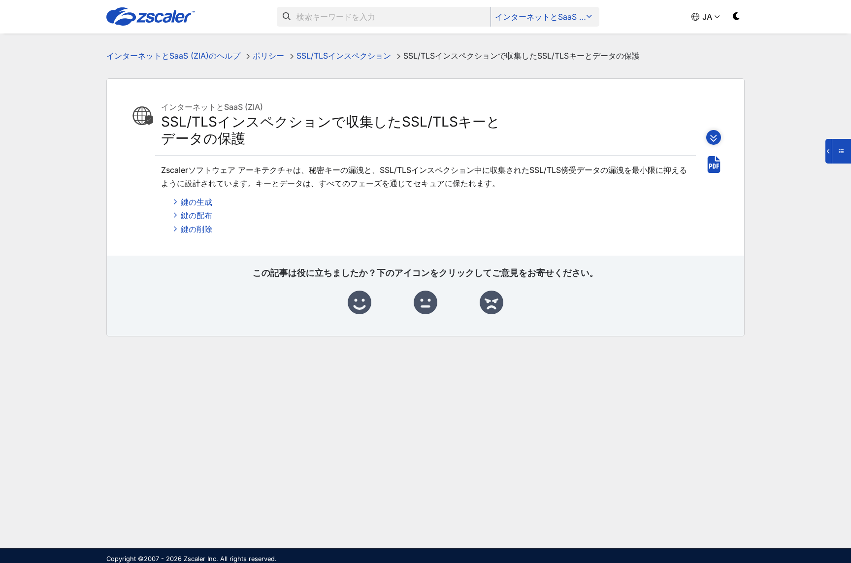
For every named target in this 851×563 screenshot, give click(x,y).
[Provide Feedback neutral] (425, 303)
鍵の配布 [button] (196, 215)
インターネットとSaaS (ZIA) (546, 17)
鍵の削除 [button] (196, 229)
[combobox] (384, 17)
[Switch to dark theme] (736, 18)
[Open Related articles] (838, 151)
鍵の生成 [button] (196, 202)
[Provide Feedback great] (359, 303)
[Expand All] (713, 137)
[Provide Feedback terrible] (491, 303)
